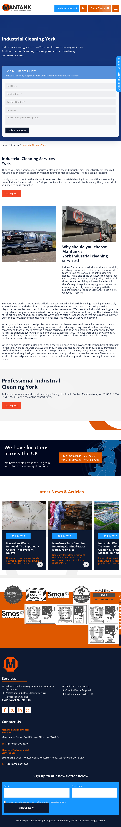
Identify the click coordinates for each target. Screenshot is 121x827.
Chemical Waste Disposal (78, 690)
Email (6, 786)
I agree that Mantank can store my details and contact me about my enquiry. (37, 802)
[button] (83, 8)
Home (5, 145)
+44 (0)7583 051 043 (17, 764)
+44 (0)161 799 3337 (17, 743)
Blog (93, 820)
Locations (84, 820)
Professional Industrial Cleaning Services (25, 692)
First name (77, 786)
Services (15, 145)
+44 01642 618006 (78, 456)
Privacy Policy (70, 820)
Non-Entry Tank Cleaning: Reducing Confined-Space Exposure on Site (69, 546)
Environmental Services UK (79, 694)
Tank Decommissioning (77, 686)
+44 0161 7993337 (80, 459)
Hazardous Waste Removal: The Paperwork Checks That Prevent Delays (22, 548)
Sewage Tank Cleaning (16, 696)
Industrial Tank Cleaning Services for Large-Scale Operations (29, 687)
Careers (101, 820)
